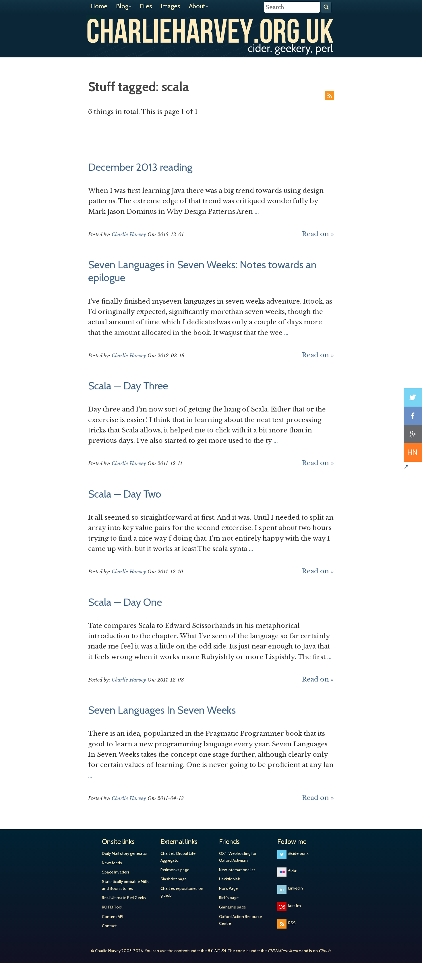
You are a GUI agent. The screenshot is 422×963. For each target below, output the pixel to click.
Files (146, 6)
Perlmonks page (174, 869)
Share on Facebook (413, 416)
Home (98, 6)
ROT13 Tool (112, 907)
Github (324, 950)
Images (170, 6)
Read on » (318, 234)
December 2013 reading (140, 167)
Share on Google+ (413, 434)
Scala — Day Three (128, 385)
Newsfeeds (112, 862)
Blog (122, 6)
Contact (109, 925)
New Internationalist (237, 869)
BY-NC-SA (217, 950)
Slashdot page (173, 879)
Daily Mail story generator (125, 853)
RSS (329, 95)
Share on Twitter (413, 397)
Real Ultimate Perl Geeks (124, 897)
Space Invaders (115, 872)
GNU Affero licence (284, 950)
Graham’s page (232, 907)
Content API (112, 916)
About (197, 6)
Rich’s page (229, 897)
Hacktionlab (229, 879)
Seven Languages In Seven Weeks (162, 710)
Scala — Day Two (124, 494)
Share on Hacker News (413, 452)
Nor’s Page (228, 888)
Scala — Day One (125, 602)
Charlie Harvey (211, 31)
